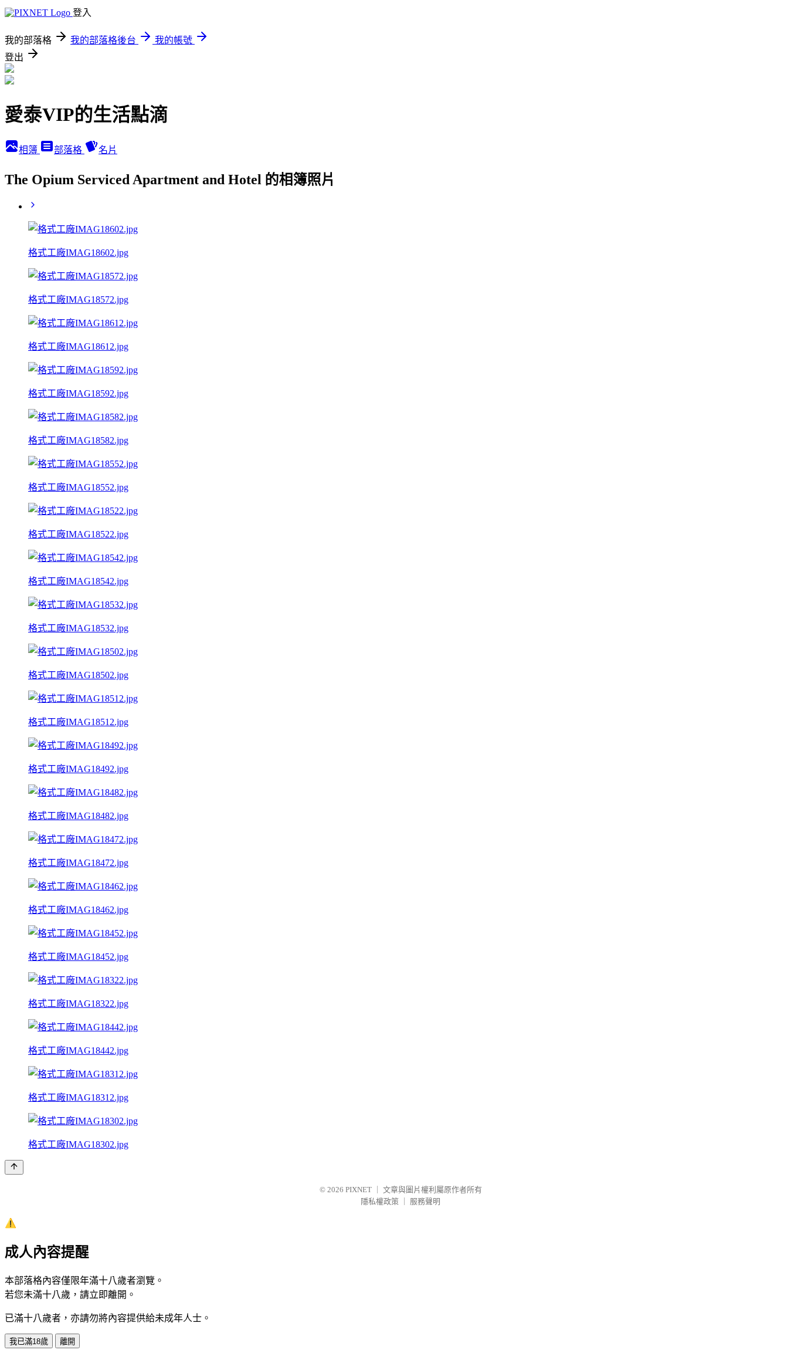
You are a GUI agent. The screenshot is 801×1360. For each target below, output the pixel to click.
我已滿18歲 (28, 1341)
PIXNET (358, 1189)
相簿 (29, 150)
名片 (108, 150)
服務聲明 (425, 1201)
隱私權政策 (380, 1201)
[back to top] (14, 1167)
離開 (67, 1341)
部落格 (69, 150)
